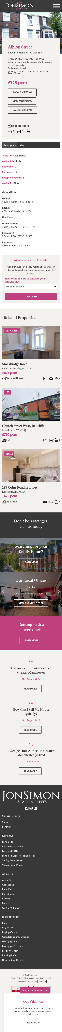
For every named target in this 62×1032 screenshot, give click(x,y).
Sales (5, 822)
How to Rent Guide (12, 960)
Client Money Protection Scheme (37, 978)
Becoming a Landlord (13, 846)
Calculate (31, 296)
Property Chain (10, 950)
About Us (7, 880)
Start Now (33, 1022)
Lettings (6, 826)
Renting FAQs (9, 955)
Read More (14, 73)
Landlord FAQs (10, 851)
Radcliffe (7, 889)
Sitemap (42, 981)
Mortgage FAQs (10, 941)
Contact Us (8, 884)
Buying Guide (9, 932)
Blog (4, 922)
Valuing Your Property (14, 865)
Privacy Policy (16, 978)
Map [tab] (21, 145)
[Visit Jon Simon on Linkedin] (35, 807)
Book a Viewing (22, 92)
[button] (3, 591)
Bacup (5, 903)
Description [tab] (10, 145)
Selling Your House (12, 860)
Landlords (7, 841)
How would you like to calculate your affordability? (25, 280)
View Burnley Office (31, 603)
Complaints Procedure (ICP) (26, 981)
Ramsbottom (9, 894)
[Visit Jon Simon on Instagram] (31, 807)
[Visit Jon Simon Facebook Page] (27, 807)
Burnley (6, 898)
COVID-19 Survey (11, 907)
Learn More (31, 562)
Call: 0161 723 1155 (22, 110)
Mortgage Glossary (12, 946)
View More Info (22, 101)
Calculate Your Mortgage (15, 936)
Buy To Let (7, 927)
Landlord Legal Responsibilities (18, 855)
